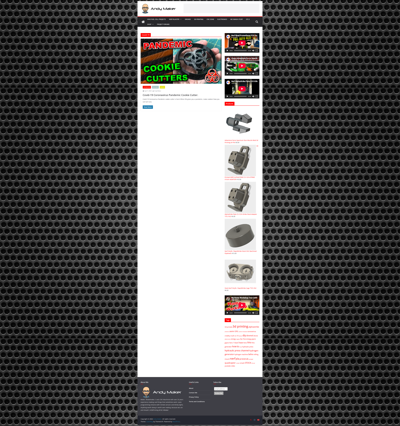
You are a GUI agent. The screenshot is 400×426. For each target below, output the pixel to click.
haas (241, 342)
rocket (237, 363)
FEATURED (155, 87)
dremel (249, 335)
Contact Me (193, 393)
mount (227, 359)
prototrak (244, 359)
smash (242, 363)
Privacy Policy (194, 397)
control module (243, 331)
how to (235, 346)
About (191, 388)
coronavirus (251, 331)
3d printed (228, 327)
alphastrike (254, 326)
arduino (227, 331)
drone (256, 336)
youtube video (230, 366)
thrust (253, 363)
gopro (254, 339)
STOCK (248, 362)
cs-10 (237, 336)
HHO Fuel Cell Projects (156, 19)
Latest (162, 87)
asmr (231, 331)
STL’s (248, 19)
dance (240, 336)
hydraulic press (247, 346)
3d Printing (198, 19)
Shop (149, 24)
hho (249, 342)
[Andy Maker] (143, 21)
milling (255, 354)
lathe (250, 354)
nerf (232, 358)
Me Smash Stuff (236, 19)
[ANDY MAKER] (161, 387)
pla (237, 358)
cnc (236, 331)
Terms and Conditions (197, 402)
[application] (242, 43)
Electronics (222, 19)
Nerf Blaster (174, 19)
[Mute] (253, 50)
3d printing (240, 326)
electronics (228, 339)
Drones (188, 19)
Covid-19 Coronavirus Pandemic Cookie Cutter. (170, 95)
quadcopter (230, 362)
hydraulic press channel (237, 350)
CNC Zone (210, 19)
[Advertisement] (221, 8)
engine (238, 339)
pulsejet (251, 359)
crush (232, 336)
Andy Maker (157, 91)
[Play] (227, 50)
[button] (180, 19)
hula (240, 347)
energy (233, 339)
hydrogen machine (241, 354)
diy (244, 335)
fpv (241, 339)
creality (227, 336)
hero (245, 343)
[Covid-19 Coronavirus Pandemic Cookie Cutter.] (181, 61)
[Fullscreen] (257, 50)
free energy (247, 339)
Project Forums (163, 24)
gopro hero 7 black (231, 343)
